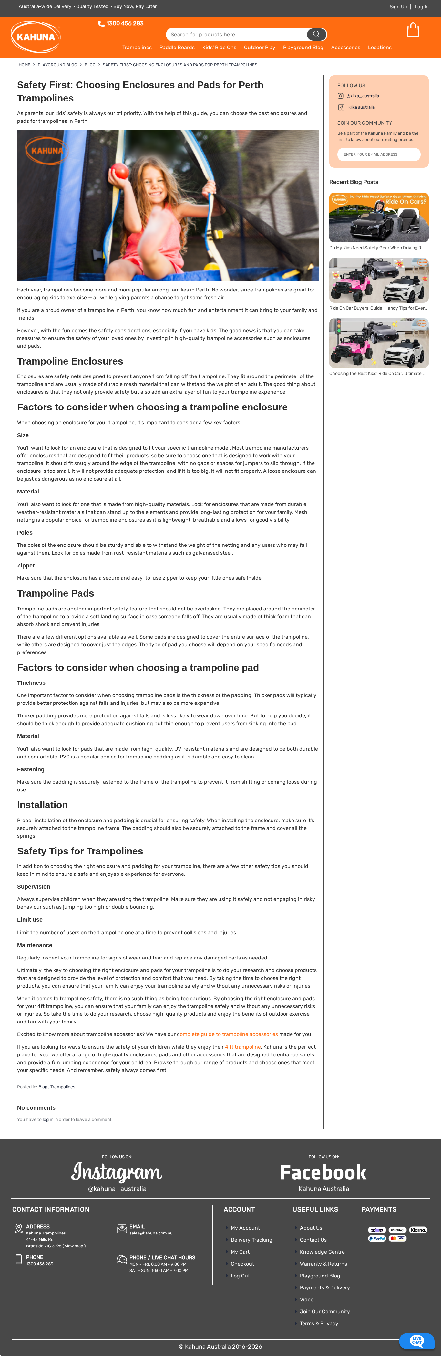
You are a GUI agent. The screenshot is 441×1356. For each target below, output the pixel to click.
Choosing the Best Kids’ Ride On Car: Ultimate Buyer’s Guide (378, 373)
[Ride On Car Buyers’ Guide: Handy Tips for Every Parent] (379, 280)
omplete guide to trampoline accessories (229, 1034)
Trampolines (62, 1087)
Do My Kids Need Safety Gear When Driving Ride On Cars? (378, 247)
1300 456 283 (125, 23)
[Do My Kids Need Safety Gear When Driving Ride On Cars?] (379, 217)
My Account (245, 1228)
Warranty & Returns (323, 1264)
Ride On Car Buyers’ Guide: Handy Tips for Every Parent (378, 308)
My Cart (240, 1252)
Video (306, 1300)
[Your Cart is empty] (412, 29)
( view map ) (74, 1246)
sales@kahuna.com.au (151, 1233)
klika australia (361, 107)
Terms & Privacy (319, 1323)
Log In (422, 7)
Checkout (242, 1264)
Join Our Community (325, 1311)
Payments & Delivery (325, 1288)
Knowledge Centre (322, 1252)
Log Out (240, 1276)
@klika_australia (363, 95)
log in (48, 1119)
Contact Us (313, 1240)
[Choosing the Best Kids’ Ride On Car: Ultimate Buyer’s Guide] (379, 343)
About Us (311, 1228)
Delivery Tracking (251, 1240)
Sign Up (398, 7)
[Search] (316, 34)
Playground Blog (320, 1276)
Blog (42, 1087)
